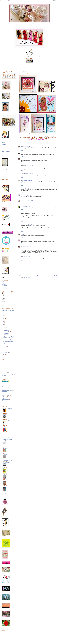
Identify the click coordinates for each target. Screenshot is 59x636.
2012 (3, 321)
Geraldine (22, 194)
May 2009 (5, 346)
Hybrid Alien (5, 448)
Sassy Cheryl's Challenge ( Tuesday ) (8, 310)
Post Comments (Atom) (27, 277)
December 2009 (7, 327)
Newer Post (20, 275)
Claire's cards (5, 454)
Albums (3, 386)
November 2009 (7, 328)
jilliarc (22, 246)
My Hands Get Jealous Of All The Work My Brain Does (8, 408)
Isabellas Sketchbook (5, 392)
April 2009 (6, 348)
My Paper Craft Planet (6, 304)
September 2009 (7, 331)
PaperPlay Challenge (5, 395)
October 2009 (6, 330)
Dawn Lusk (4, 284)
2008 (4, 354)
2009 (4, 325)
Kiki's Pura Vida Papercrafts (8, 486)
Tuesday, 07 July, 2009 (28, 234)
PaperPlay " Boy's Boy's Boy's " (9, 336)
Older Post (55, 275)
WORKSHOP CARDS (5, 403)
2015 (3, 316)
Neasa (22, 153)
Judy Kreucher (4, 288)
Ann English (4, 281)
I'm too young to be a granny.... (8, 493)
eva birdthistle (5, 446)
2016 (3, 315)
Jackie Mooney (3, 142)
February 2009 (6, 351)
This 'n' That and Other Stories (8, 437)
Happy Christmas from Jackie (7, 390)
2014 (4, 318)
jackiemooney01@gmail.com (6, 175)
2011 (3, 322)
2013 (3, 319)
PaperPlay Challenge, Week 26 (8, 337)
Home (38, 275)
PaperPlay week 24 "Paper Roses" (9, 343)
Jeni (2, 286)
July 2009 (5, 334)
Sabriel (22, 180)
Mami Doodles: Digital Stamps (8, 460)
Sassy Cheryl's (4, 398)
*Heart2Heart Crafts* (7, 435)
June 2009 (5, 344)
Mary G (22, 234)
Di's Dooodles (23, 206)
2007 (4, 355)
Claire (22, 146)
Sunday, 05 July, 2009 (27, 146)
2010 (3, 324)
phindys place (4, 396)
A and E (22, 239)
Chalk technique (4, 387)
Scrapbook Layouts (5, 399)
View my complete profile (6, 151)
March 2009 (6, 349)
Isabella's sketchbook (5, 391)
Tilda (2, 401)
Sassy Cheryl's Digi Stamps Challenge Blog (7, 440)
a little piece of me (6, 462)
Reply (22, 150)
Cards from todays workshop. (26, 73)
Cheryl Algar (4, 283)
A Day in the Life (6, 468)
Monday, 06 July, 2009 (27, 180)
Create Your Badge (4, 144)
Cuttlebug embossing (5, 389)
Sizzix (2, 400)
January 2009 (6, 352)
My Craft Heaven (6, 474)
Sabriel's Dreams (6, 432)
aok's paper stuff (6, 420)
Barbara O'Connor (24, 158)
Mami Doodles (4, 394)
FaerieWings (5, 480)
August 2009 (6, 333)
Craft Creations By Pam (7, 426)
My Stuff (4, 414)
